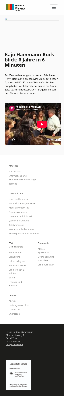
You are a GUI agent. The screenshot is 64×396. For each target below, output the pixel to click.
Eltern (12, 277)
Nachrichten (15, 171)
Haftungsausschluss (19, 305)
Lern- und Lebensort (19, 199)
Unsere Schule (16, 193)
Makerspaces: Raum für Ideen (24, 233)
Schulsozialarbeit (17, 265)
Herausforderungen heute (22, 203)
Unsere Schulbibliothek (20, 216)
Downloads (43, 243)
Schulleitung (15, 252)
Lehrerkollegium (17, 261)
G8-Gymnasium (16, 225)
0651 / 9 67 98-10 (14, 341)
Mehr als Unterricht (19, 207)
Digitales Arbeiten (18, 212)
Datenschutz (15, 309)
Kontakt (13, 295)
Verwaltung (14, 256)
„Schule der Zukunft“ (19, 220)
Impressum (14, 313)
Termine (13, 183)
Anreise (13, 300)
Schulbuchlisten (46, 264)
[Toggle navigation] (54, 7)
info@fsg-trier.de (14, 344)
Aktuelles (13, 165)
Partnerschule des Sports (21, 229)
